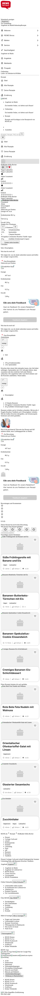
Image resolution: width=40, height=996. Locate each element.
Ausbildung (9, 907)
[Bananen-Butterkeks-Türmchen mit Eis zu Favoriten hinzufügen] (35, 577)
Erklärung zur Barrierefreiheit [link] (14, 976)
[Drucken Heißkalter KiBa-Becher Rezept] (3, 167)
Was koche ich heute (11, 927)
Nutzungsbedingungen (12, 966)
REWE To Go (9, 939)
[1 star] (5, 530)
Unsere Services (10, 873)
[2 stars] (12, 530)
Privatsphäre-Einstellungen (13, 968)
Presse (7, 909)
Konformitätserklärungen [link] (13, 974)
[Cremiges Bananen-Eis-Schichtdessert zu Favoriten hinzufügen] (35, 652)
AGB (7, 961)
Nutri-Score (9, 928)
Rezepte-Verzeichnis (11, 923)
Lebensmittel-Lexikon (12, 921)
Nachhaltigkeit (9, 901)
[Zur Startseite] (8, 13)
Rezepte (20, 118)
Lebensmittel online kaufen (13, 886)
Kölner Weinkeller (11, 946)
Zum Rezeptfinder (9, 261)
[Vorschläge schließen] (3, 137)
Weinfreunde (9, 943)
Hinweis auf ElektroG (12, 972)
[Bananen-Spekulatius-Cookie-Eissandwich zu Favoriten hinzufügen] (35, 616)
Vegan (3, 170)
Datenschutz (9, 962)
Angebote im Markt (11, 868)
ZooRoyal (8, 944)
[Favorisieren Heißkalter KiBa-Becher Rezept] (8, 167)
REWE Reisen (9, 937)
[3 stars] (19, 530)
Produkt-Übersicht (11, 891)
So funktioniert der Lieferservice (15, 887)
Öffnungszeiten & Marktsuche (15, 925)
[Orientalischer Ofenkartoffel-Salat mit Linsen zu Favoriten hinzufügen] (35, 725)
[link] (22, 104)
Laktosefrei (9, 170)
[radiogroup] (20, 530)
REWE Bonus (9, 872)
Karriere (7, 905)
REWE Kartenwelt (11, 941)
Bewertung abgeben (7, 533)
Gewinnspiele (9, 875)
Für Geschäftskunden (12, 893)
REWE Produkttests (11, 877)
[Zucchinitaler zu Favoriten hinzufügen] (35, 801)
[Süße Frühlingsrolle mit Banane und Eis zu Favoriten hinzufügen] (35, 539)
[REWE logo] (4, 98)
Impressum (8, 964)
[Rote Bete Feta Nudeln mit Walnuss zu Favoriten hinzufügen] (35, 689)
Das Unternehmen (11, 903)
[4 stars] (26, 530)
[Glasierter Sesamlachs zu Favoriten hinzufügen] (35, 767)
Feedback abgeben (20, 320)
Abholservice (9, 889)
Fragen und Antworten (12, 919)
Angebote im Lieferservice (13, 870)
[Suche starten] (22, 134)
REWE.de (4, 834)
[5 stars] (33, 530)
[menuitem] (20, 30)
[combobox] (10, 135)
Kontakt (7, 911)
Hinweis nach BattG (11, 970)
